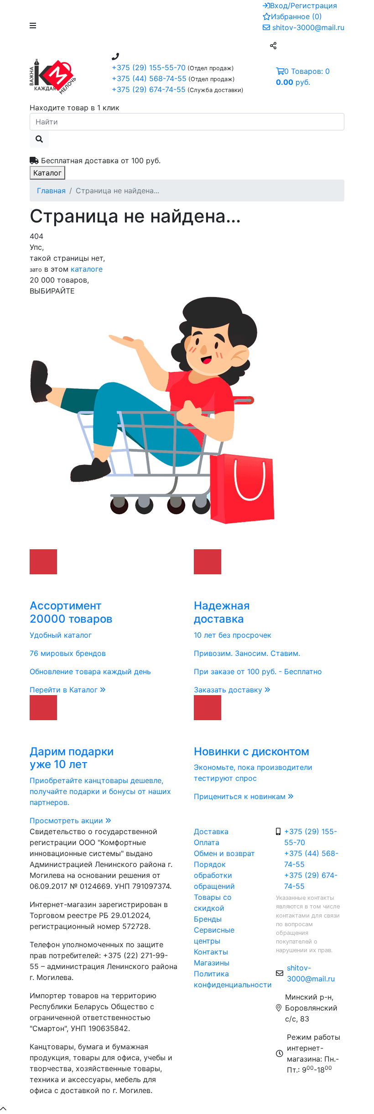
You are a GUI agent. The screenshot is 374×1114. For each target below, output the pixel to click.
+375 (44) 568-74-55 (149, 78)
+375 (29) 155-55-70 (149, 67)
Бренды (208, 918)
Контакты (211, 951)
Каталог (47, 172)
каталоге (87, 268)
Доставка (211, 831)
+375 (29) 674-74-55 (149, 89)
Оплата (206, 842)
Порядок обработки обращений (214, 875)
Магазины (211, 962)
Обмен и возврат (224, 853)
